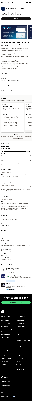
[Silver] (15, 134)
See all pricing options (18, 138)
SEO (17, 334)
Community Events (6, 358)
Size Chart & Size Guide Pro (12, 268)
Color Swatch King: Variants (12, 275)
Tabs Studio (9, 283)
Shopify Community (6, 355)
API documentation (6, 353)
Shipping (18, 337)
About (18, 350)
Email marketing (20, 331)
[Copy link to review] (10, 169)
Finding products (5, 323)
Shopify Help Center (6, 350)
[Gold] (16, 134)
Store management (6, 337)
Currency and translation (23, 340)
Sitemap (3, 392)
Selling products (5, 326)
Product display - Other (7, 90)
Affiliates (18, 364)
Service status (20, 369)
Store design (4, 331)
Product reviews (20, 326)
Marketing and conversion (8, 334)
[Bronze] (14, 134)
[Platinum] (17, 134)
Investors (19, 355)
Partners (18, 361)
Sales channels (5, 320)
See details (4, 262)
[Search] (27, 2)
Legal (17, 367)
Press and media (20, 358)
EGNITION (19, 14)
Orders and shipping (6, 329)
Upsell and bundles (21, 329)
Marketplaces (20, 323)
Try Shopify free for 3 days (16, 302)
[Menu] (30, 2)
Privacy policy (5, 225)
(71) (13, 14)
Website (3, 233)
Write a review (6, 163)
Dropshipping (20, 320)
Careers (18, 353)
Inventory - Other (5, 85)
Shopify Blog (4, 361)
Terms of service (5, 385)
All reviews (14, 163)
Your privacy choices (6, 396)
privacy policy (25, 246)
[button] (16, 270)
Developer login (5, 381)
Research (3, 364)
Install (16, 18)
